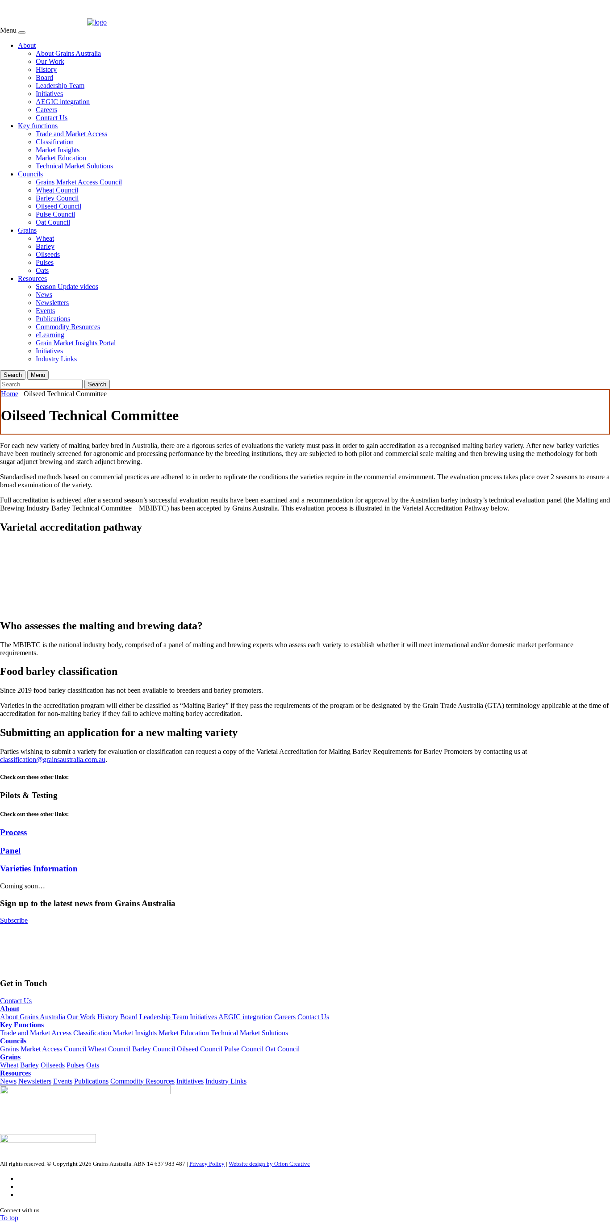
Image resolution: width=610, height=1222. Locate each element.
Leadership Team (60, 85)
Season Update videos (67, 286)
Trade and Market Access (71, 134)
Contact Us (51, 117)
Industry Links (56, 359)
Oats (42, 270)
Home (9, 394)
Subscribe (14, 920)
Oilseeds (48, 254)
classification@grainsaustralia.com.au (52, 759)
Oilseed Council (58, 206)
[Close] (21, 32)
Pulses (45, 262)
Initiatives (49, 93)
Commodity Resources (68, 327)
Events (45, 310)
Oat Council (53, 222)
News (44, 294)
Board (44, 77)
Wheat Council (57, 190)
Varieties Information (39, 868)
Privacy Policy (207, 1163)
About (27, 45)
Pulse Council (55, 214)
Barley (45, 246)
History (46, 69)
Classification (55, 142)
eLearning (50, 335)
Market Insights (57, 150)
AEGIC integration (63, 101)
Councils (30, 174)
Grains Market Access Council (79, 182)
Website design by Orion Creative (269, 1163)
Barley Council (57, 198)
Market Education (61, 158)
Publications (53, 318)
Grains (27, 230)
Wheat (45, 238)
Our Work (50, 61)
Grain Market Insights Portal (76, 343)
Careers (46, 109)
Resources (32, 278)
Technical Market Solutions (74, 166)
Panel (10, 850)
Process (13, 832)
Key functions (38, 126)
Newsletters (52, 302)
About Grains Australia (68, 53)
